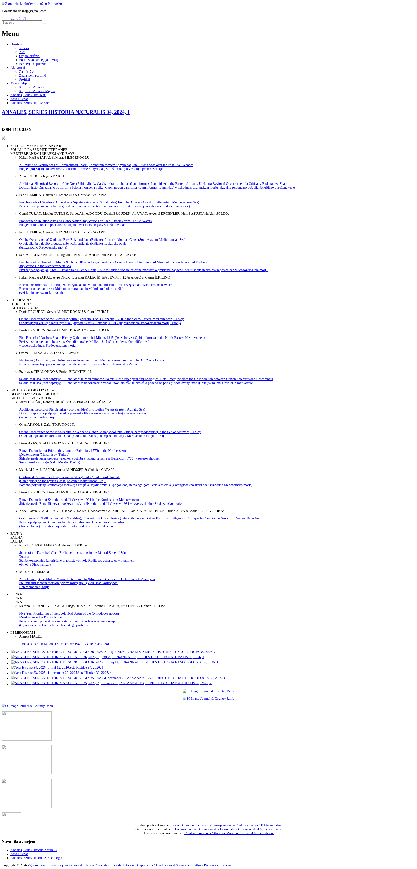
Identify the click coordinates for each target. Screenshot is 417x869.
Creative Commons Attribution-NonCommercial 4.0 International (229, 833)
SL (12, 18)
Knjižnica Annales (31, 87)
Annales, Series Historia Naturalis (33, 850)
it (24, 18)
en (19, 18)
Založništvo (27, 71)
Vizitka (24, 48)
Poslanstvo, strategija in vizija (39, 60)
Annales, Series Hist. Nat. (28, 95)
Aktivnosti (17, 67)
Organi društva (29, 56)
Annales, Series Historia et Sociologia (36, 858)
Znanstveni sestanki (32, 75)
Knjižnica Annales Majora (37, 91)
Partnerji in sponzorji (33, 64)
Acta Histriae (19, 99)
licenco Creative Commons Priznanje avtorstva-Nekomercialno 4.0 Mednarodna (226, 825)
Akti (22, 52)
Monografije (18, 83)
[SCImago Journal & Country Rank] (208, 691)
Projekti (24, 79)
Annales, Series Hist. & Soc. (30, 103)
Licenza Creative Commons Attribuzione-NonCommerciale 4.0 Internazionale (228, 829)
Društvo (16, 44)
